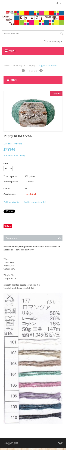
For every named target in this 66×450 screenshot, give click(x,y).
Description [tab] (11, 238)
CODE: (7, 188)
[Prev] (23, 71)
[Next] (41, 71)
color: (7, 163)
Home (7, 65)
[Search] (61, 33)
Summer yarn (19, 65)
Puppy (32, 65)
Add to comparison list (34, 202)
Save (9, 226)
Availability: (10, 193)
